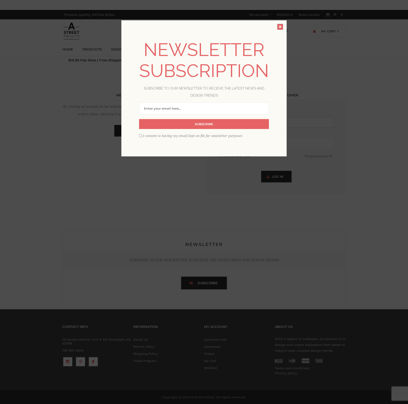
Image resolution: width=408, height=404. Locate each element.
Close (280, 27)
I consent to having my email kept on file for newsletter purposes (192, 136)
